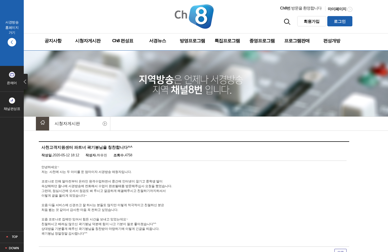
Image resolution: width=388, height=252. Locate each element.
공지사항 (53, 40)
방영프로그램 (192, 40)
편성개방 (331, 40)
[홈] (42, 123)
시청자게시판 (88, 40)
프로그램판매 (297, 40)
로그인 (340, 21)
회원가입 (312, 21)
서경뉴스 (157, 40)
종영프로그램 (262, 40)
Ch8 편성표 (122, 40)
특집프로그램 (227, 40)
